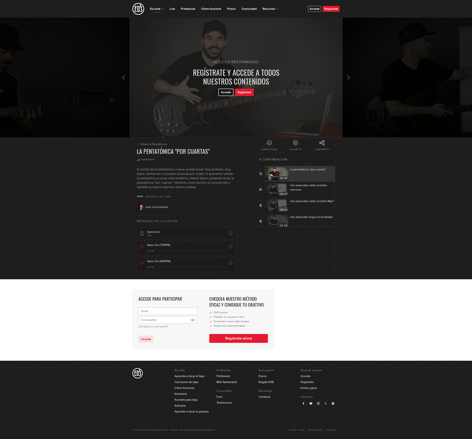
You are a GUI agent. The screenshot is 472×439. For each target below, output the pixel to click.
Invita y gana (309, 388)
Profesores (223, 376)
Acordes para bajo (186, 400)
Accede (315, 9)
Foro (219, 397)
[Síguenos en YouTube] (311, 403)
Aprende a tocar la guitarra (191, 411)
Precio (262, 376)
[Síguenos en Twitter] (326, 403)
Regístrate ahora (238, 338)
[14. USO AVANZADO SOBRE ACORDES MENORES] (348, 77)
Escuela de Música (154, 430)
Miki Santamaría (226, 382)
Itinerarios (180, 394)
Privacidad (315, 430)
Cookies (331, 430)
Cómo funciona (184, 388)
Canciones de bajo (186, 382)
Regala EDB (266, 382)
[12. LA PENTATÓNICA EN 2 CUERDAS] (123, 77)
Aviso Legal (297, 430)
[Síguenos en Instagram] (318, 403)
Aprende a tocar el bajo (189, 376)
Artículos (180, 405)
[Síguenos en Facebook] (303, 403)
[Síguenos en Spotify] (333, 403)
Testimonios (224, 403)
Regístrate (331, 9)
